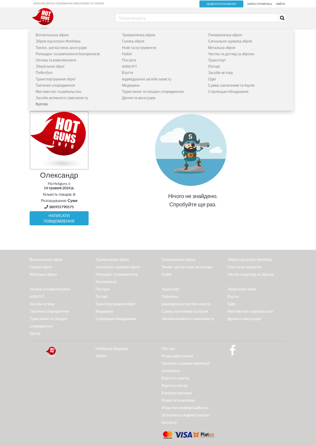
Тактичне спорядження (55, 85)
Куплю (35, 333)
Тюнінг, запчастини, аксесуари (61, 47)
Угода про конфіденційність (184, 407)
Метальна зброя (221, 47)
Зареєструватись (259, 3)
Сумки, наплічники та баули (231, 85)
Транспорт (217, 60)
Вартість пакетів (175, 378)
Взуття (127, 72)
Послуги (129, 60)
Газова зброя (133, 41)
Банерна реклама (176, 393)
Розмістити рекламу (178, 400)
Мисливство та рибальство (58, 91)
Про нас (168, 348)
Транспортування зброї (55, 79)
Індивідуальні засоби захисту (146, 79)
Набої (127, 54)
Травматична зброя (138, 35)
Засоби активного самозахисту (62, 97)
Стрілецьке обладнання (228, 91)
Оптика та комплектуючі (56, 60)
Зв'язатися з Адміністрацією (185, 415)
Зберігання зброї (50, 66)
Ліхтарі (214, 66)
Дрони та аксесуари (138, 97)
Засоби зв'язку (220, 72)
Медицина (130, 85)
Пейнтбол (44, 72)
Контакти (169, 422)
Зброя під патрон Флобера (58, 41)
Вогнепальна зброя (52, 35)
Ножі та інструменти (139, 47)
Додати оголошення (221, 4)
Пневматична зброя (225, 35)
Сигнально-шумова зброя (230, 41)
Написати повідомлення (59, 218)
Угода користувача (177, 356)
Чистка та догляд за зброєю (231, 54)
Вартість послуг (174, 385)
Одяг (212, 79)
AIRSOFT (129, 66)
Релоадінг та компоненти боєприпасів (68, 54)
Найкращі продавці (112, 348)
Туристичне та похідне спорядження (153, 91)
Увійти (280, 3)
